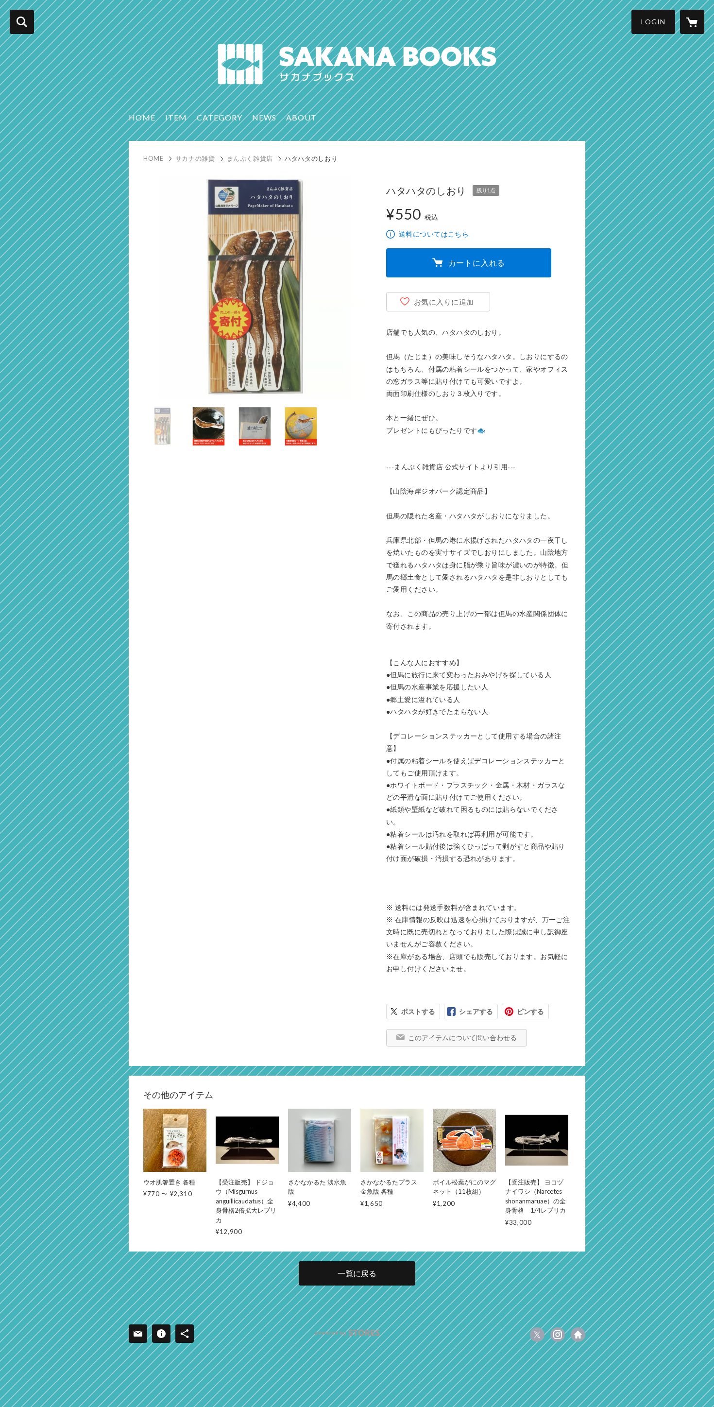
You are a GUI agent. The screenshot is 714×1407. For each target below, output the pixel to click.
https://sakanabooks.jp (578, 1334)
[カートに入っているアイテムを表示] (692, 22)
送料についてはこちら (434, 234)
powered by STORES (347, 1333)
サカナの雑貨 (195, 158)
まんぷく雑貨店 (250, 158)
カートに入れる (477, 262)
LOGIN (653, 21)
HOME (142, 117)
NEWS (264, 117)
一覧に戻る (357, 1273)
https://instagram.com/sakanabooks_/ (557, 1334)
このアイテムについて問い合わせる (462, 1037)
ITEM (176, 117)
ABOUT (301, 117)
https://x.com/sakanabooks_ (537, 1334)
